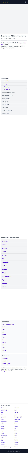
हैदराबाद (4, 339)
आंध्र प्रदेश (17, 408)
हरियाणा (2, 419)
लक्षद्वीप (2, 426)
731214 (8, 90)
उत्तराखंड (2, 444)
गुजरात (16, 414)
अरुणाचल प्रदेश (4, 435)
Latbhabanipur (6, 262)
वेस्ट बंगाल (6, 87)
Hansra (4, 251)
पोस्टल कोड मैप (5, 361)
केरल (3, 347)
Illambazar (5, 255)
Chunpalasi (5, 241)
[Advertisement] (14, 18)
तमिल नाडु (3, 442)
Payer (3, 280)
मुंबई (3, 332)
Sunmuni (4, 283)
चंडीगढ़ (16, 437)
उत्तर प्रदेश (17, 442)
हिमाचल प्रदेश (17, 419)
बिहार (2, 412)
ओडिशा (2, 437)
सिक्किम (16, 447)
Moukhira (4, 269)
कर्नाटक (2, 424)
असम (15, 410)
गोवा (15, 428)
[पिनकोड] (5, 2)
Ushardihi (4, 287)
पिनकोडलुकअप (4, 370)
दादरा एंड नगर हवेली (18, 417)
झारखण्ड (16, 421)
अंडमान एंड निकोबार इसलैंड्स (6, 447)
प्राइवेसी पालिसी (18, 451)
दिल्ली (4, 326)
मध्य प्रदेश (16, 426)
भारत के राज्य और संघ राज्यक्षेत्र (8, 324)
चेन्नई (4, 329)
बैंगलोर (4, 337)
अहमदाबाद (4, 342)
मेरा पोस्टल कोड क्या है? (7, 363)
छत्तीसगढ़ (16, 412)
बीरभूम (20, 43)
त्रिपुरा (16, 433)
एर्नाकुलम (4, 350)
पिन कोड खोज (5, 358)
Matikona (4, 265)
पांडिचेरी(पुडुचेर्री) (4, 410)
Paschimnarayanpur (7, 276)
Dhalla (7, 81)
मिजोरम (16, 431)
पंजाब (2, 440)
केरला (16, 424)
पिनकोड (12, 451)
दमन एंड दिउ (3, 417)
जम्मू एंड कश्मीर (3, 421)
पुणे (3, 345)
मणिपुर (2, 431)
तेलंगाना (2, 408)
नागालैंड (2, 433)
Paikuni (4, 273)
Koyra (3, 258)
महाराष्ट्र (2, 428)
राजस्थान (16, 440)
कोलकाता (4, 334)
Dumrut (4, 244)
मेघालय (16, 435)
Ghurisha (4, 248)
